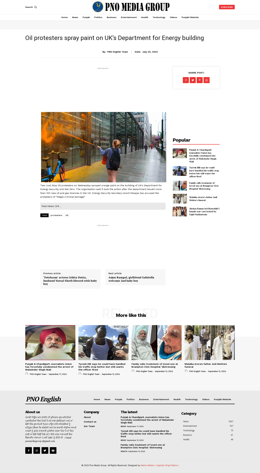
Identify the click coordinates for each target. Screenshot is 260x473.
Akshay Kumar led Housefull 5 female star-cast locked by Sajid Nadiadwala (204, 211)
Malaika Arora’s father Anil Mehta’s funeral (203, 199)
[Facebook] (186, 80)
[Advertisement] (103, 91)
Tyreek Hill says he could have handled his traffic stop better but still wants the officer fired (204, 172)
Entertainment (161, 399)
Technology (191, 399)
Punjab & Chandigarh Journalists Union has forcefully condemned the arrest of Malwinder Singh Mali (202, 155)
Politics (131, 399)
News (130, 42)
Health (177, 399)
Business (144, 399)
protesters (56, 215)
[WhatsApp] (207, 80)
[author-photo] (27, 374)
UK (66, 215)
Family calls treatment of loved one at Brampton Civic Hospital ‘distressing (204, 185)
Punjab (118, 399)
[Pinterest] (200, 80)
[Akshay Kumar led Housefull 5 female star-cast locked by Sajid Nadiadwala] (180, 211)
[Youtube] (53, 450)
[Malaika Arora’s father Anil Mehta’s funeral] (180, 199)
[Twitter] (193, 80)
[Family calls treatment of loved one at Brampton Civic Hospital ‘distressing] (180, 186)
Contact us (90, 421)
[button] (31, 7)
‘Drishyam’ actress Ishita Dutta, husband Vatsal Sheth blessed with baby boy (70, 281)
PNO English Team (117, 52)
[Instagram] (36, 450)
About (87, 417)
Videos (205, 399)
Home (97, 399)
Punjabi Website (222, 399)
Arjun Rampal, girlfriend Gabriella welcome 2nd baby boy (131, 279)
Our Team (89, 426)
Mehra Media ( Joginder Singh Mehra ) (160, 465)
